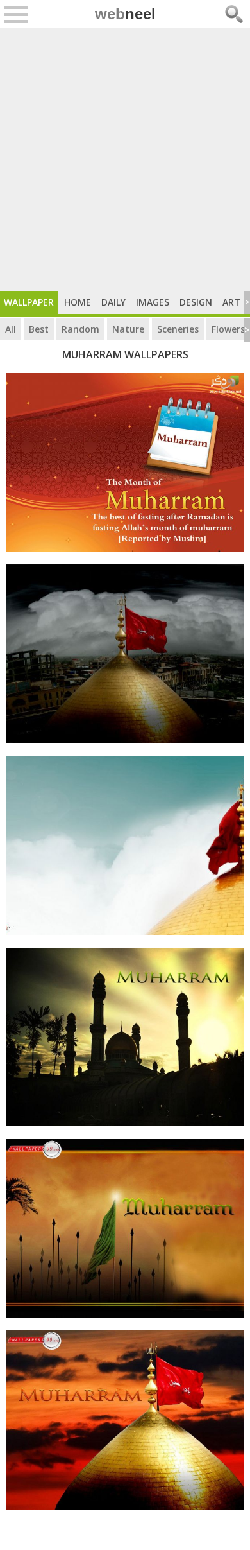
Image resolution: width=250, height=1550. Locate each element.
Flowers (228, 329)
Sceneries (178, 329)
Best (39, 329)
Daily (113, 302)
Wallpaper (29, 302)
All (10, 329)
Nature (128, 329)
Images (152, 302)
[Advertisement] (125, 159)
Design (195, 302)
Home (77, 302)
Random (80, 329)
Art (231, 302)
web (125, 13)
